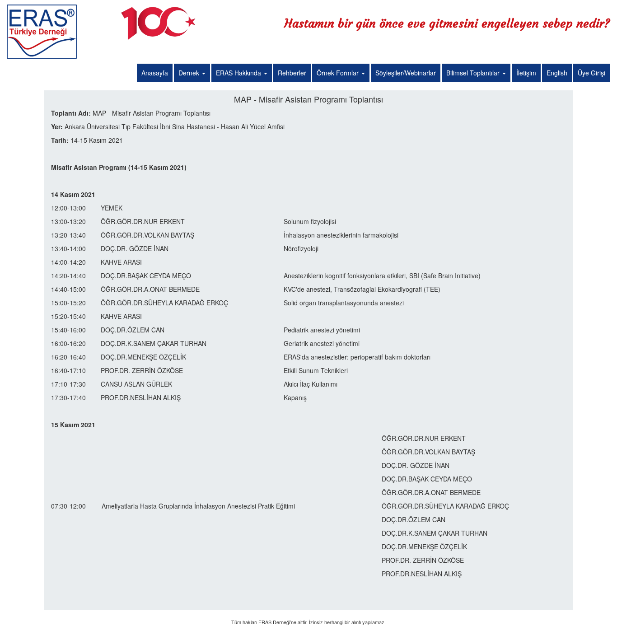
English (557, 72)
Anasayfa (154, 72)
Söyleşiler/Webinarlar (405, 72)
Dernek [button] (189, 72)
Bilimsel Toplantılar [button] (473, 72)
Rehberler (292, 72)
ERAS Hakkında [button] (239, 72)
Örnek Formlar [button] (338, 72)
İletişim (526, 72)
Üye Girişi (591, 72)
